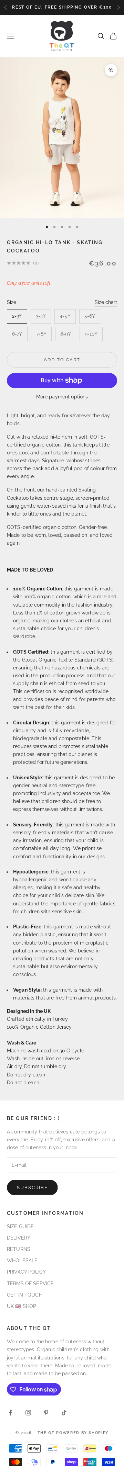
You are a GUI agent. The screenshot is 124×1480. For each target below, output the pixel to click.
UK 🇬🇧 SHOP (21, 1306)
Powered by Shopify (82, 1433)
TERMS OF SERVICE (30, 1283)
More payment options (62, 396)
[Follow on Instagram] (28, 1412)
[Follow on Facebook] (10, 1412)
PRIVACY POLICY (26, 1272)
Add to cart (62, 359)
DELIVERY (18, 1238)
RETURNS (18, 1249)
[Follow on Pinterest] (46, 1412)
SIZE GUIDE (20, 1226)
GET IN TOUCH (24, 1295)
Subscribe (32, 1187)
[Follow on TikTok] (64, 1412)
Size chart (106, 302)
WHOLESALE (22, 1260)
